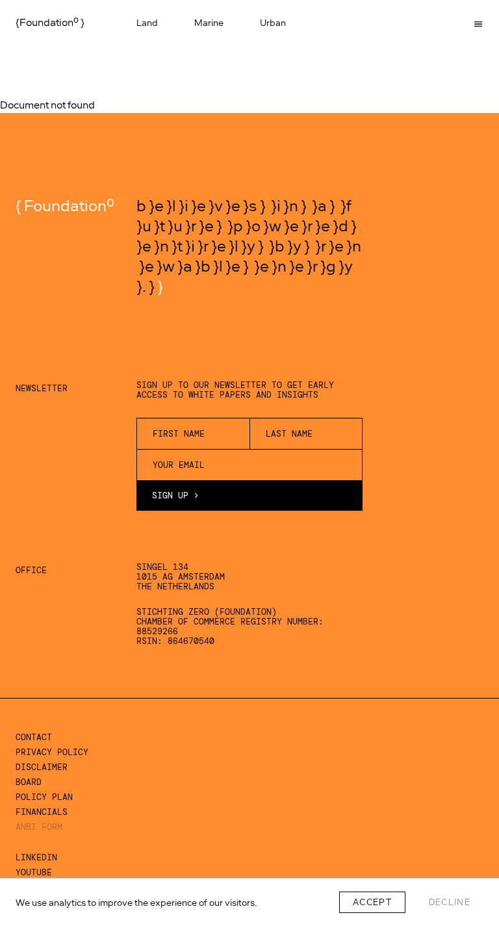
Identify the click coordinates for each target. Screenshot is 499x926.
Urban (274, 23)
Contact (34, 737)
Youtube (34, 872)
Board (29, 782)
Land (148, 23)
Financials (42, 811)
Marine (210, 23)
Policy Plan (44, 797)
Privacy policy (52, 752)
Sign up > (175, 495)
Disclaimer (42, 767)
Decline (449, 902)
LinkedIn (36, 857)
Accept (372, 902)
